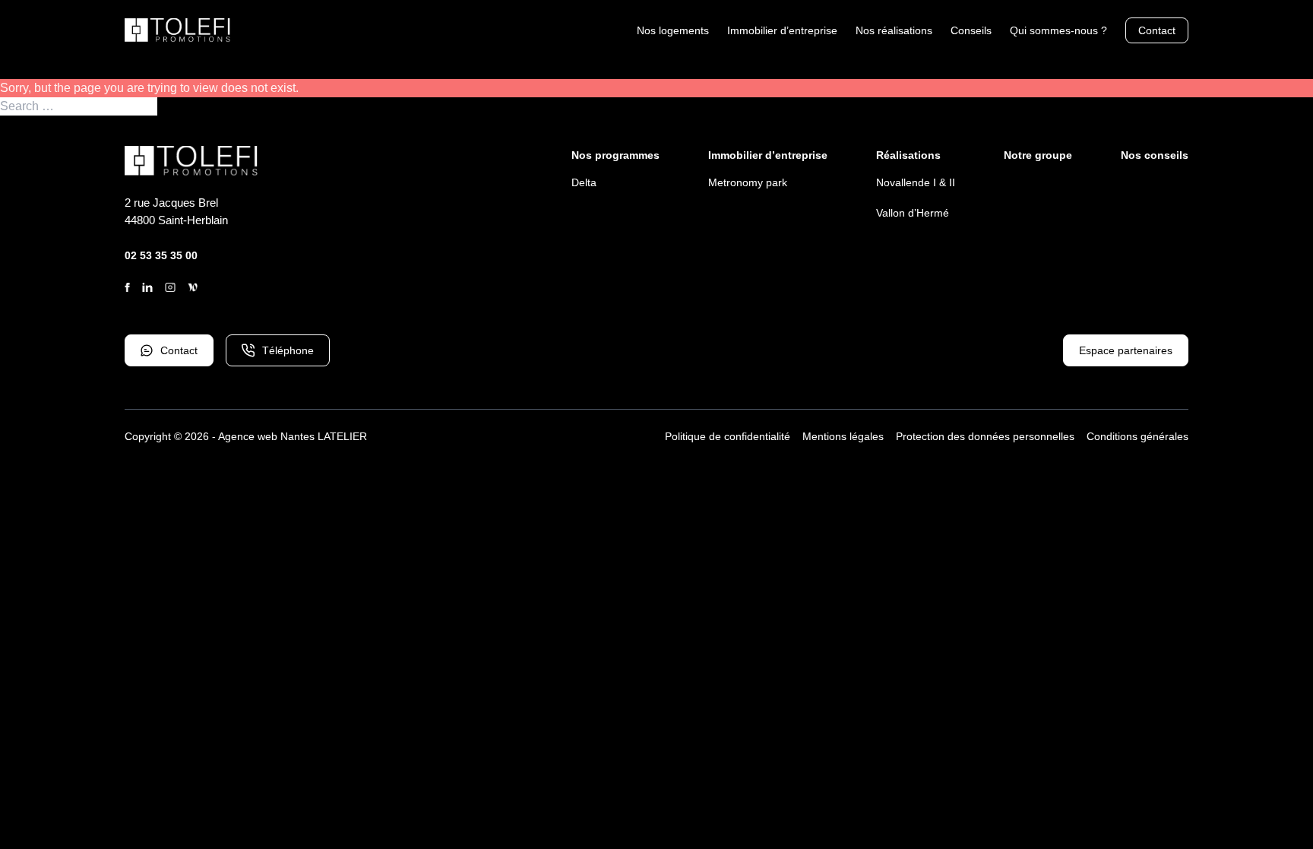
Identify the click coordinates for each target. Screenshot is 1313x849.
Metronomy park (747, 182)
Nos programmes (615, 155)
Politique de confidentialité (727, 436)
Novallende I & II (915, 182)
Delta (583, 182)
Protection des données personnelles (985, 436)
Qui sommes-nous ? (1058, 30)
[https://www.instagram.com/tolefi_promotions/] (170, 287)
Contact (1156, 30)
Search (177, 106)
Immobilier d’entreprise (782, 30)
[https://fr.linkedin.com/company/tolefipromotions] (147, 287)
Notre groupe (1038, 155)
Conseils (971, 30)
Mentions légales (843, 436)
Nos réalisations (894, 30)
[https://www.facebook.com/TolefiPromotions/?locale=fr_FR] (127, 287)
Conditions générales (1137, 436)
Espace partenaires (1125, 350)
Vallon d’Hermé (912, 213)
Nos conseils (1154, 155)
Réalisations (908, 155)
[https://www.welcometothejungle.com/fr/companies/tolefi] (193, 287)
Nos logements (673, 30)
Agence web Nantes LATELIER (292, 436)
